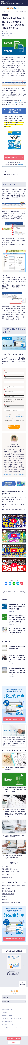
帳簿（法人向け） (7, 888)
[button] (3, 966)
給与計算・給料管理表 (8, 894)
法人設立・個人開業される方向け (11, 902)
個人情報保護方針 (7, 1021)
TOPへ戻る (22, 984)
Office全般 (6, 33)
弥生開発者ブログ (7, 877)
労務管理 (4, 899)
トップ (3, 12)
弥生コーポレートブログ (9, 875)
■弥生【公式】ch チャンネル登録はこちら (13, 505)
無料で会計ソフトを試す (14, 1038)
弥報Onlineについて (8, 1009)
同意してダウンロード (14, 426)
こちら (21, 100)
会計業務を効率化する (12, 158)
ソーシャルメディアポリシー (10, 1018)
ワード (15, 33)
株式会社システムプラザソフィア (13, 474)
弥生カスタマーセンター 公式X (10, 872)
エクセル (11, 33)
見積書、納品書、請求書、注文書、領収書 (14, 885)
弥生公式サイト (6, 866)
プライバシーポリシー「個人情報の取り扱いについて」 (14, 417)
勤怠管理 (4, 897)
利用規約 (4, 1012)
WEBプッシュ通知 (7, 1015)
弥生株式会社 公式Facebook (10, 869)
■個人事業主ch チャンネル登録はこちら (13, 510)
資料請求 (14, 1042)
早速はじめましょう (12, 174)
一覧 (14, 591)
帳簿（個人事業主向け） (9, 891)
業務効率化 (10, 12)
